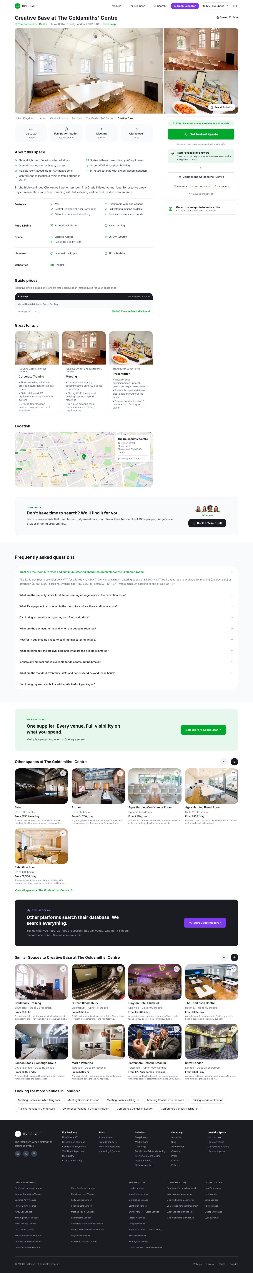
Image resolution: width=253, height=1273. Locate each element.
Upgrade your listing (218, 1146)
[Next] (234, 761)
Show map (109, 24)
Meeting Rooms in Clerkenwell (165, 1100)
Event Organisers (107, 1142)
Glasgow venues (137, 1217)
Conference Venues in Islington (179, 1108)
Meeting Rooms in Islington (123, 1100)
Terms (222, 1264)
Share (223, 17)
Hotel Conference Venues (83, 1188)
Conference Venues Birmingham (182, 1206)
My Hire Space (215, 5)
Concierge (140, 1146)
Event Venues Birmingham (179, 1211)
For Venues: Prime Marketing (150, 1151)
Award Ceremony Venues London (87, 1229)
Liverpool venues (137, 1223)
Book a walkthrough (72, 1160)
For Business (137, 5)
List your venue (143, 1160)
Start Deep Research (207, 922)
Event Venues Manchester (179, 1194)
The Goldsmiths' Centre (32, 24)
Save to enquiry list (203, 193)
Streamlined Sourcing (73, 1142)
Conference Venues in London (135, 1108)
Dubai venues (211, 1200)
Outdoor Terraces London (27, 1247)
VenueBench (177, 1146)
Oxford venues (136, 1247)
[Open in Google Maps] (84, 459)
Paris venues (211, 1194)
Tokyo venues (211, 1206)
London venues (136, 1188)
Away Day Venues (23, 1211)
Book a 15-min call (209, 523)
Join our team (215, 1137)
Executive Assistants (109, 1146)
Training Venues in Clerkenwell (36, 1108)
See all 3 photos (223, 107)
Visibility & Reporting (73, 1151)
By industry (68, 1155)
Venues (116, 5)
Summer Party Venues (25, 1200)
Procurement (105, 1137)
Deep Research (186, 5)
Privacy (210, 1264)
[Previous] (224, 761)
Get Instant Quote (203, 134)
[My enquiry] (235, 6)
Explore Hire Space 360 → (203, 729)
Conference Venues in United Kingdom (85, 1108)
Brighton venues (137, 1229)
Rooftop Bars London (81, 1206)
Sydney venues (212, 1217)
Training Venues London (27, 1217)
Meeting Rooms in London (83, 1100)
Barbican (77, 118)
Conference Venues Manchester (182, 1188)
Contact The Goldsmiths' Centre (203, 176)
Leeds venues (152, 1211)
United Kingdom (24, 118)
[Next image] (63, 786)
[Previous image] (19, 786)
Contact (175, 1160)
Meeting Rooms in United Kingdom (39, 1100)
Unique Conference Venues (28, 1194)
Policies (175, 1165)
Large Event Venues (80, 1235)
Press (174, 1155)
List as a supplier (143, 1165)
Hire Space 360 (70, 1137)
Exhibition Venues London (28, 1235)
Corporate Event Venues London (87, 1223)
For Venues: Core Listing (147, 1155)
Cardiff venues (155, 1229)
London (41, 118)
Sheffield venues (154, 1247)
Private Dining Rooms (25, 1206)
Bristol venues (136, 1211)
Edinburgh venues (138, 1206)
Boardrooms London (81, 1217)
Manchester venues (138, 1194)
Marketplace (141, 1142)
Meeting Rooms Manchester (180, 1200)
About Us (176, 1137)
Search (161, 5)
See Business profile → (138, 296)
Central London (59, 118)
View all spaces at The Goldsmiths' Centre (42, 890)
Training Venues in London (207, 1100)
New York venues (213, 1188)
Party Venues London (81, 1200)
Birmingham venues (138, 1200)
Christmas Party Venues (82, 1194)
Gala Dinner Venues (24, 1229)
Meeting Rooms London (83, 1211)
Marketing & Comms (109, 1151)
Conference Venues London (28, 1188)
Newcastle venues (137, 1235)
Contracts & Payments (74, 1146)
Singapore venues (213, 1211)
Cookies (234, 1264)
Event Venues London (25, 1223)
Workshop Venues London (84, 1241)
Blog (173, 1142)
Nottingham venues (138, 1241)
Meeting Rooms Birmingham (180, 1217)
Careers (175, 1151)
